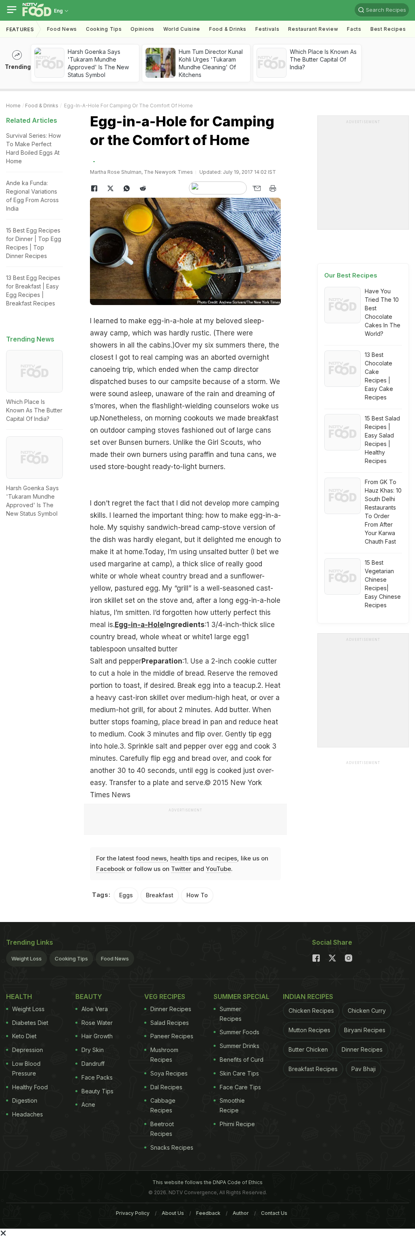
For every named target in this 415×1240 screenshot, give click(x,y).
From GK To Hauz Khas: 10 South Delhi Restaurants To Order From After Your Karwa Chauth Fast (383, 511)
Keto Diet (24, 1036)
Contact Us (274, 1213)
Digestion (24, 1100)
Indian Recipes (308, 996)
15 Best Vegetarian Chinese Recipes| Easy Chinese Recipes (383, 583)
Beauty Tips (97, 1091)
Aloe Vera (94, 1008)
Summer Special (242, 996)
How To (197, 895)
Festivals (267, 29)
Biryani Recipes (364, 1030)
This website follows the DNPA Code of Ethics (207, 1182)
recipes (226, 858)
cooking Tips (104, 29)
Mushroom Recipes (164, 1054)
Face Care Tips (240, 1087)
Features (20, 29)
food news (151, 858)
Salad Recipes (169, 1022)
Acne (88, 1104)
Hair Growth (97, 1036)
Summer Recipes (231, 1013)
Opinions (142, 29)
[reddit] (143, 188)
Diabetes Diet (30, 1022)
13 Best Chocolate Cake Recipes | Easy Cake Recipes (379, 376)
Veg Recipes (164, 996)
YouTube (218, 869)
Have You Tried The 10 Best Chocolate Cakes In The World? (382, 312)
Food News (62, 29)
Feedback (208, 1213)
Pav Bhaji (363, 1068)
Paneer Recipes (171, 1036)
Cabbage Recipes (162, 1105)
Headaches (27, 1114)
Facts (354, 29)
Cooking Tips (71, 958)
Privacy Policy (133, 1213)
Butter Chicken (308, 1049)
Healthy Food (30, 1087)
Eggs (126, 895)
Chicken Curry (367, 1010)
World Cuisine (181, 29)
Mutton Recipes (309, 1030)
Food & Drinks (227, 29)
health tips (185, 858)
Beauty (88, 996)
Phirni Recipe (237, 1123)
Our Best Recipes (350, 275)
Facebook (110, 869)
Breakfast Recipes (313, 1068)
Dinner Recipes (170, 1008)
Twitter (181, 869)
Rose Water (97, 1022)
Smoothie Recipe (232, 1105)
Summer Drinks (239, 1045)
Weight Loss (26, 958)
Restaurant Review (313, 29)
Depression (27, 1049)
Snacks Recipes (171, 1147)
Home (13, 105)
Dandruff (93, 1063)
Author (241, 1213)
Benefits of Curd (241, 1059)
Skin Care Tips (239, 1073)
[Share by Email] (256, 188)
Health (19, 996)
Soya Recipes (169, 1073)
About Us (173, 1213)
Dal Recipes (166, 1087)
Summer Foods (239, 1032)
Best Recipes (388, 29)
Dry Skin (92, 1049)
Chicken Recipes (311, 1010)
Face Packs (97, 1077)
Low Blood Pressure (26, 1068)
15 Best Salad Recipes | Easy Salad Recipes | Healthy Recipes (382, 439)
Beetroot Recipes (162, 1128)
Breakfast (159, 895)
